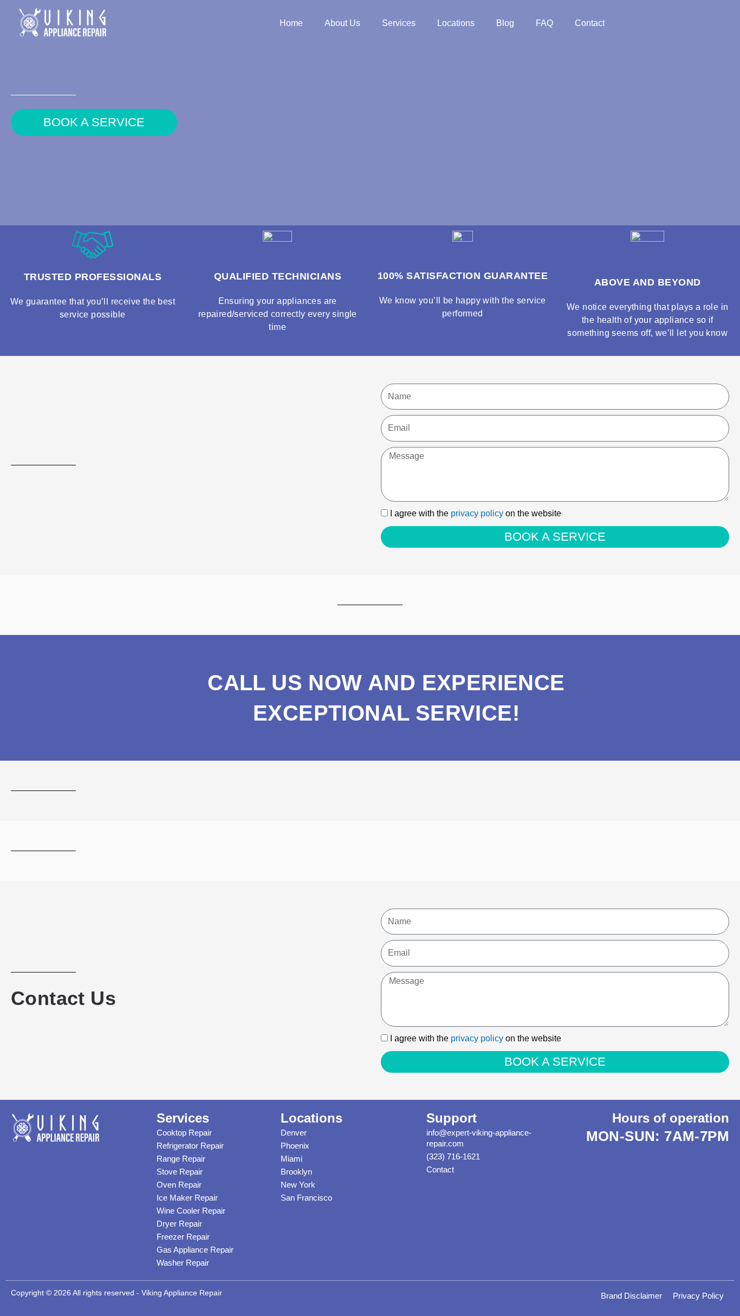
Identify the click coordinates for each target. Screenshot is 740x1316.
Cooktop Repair (184, 1132)
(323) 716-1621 (453, 1156)
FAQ (544, 23)
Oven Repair (179, 1184)
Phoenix (295, 1145)
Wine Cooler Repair (191, 1210)
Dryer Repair (179, 1223)
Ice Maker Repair (187, 1197)
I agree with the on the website (475, 513)
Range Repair (181, 1158)
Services (399, 23)
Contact (590, 23)
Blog (505, 23)
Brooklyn (296, 1171)
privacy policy (477, 513)
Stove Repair (180, 1171)
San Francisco (306, 1197)
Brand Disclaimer (631, 1295)
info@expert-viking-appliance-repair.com (478, 1138)
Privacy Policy (698, 1295)
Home (291, 23)
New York (298, 1184)
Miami (291, 1158)
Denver (294, 1132)
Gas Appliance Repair (195, 1249)
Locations (456, 23)
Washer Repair (183, 1262)
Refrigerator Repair (190, 1145)
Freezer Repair (183, 1236)
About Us (342, 23)
